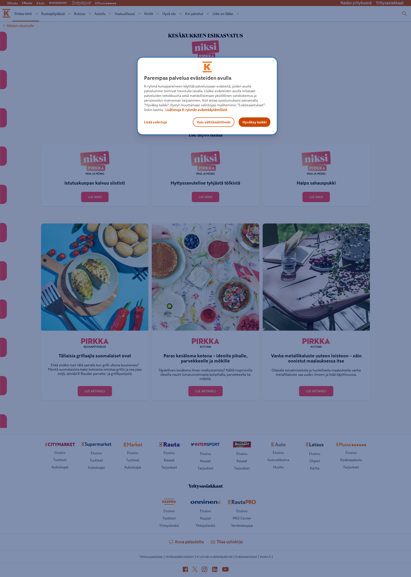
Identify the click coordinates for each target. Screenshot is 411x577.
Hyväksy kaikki (255, 122)
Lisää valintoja (155, 122)
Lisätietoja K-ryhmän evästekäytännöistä (196, 109)
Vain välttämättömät (214, 122)
